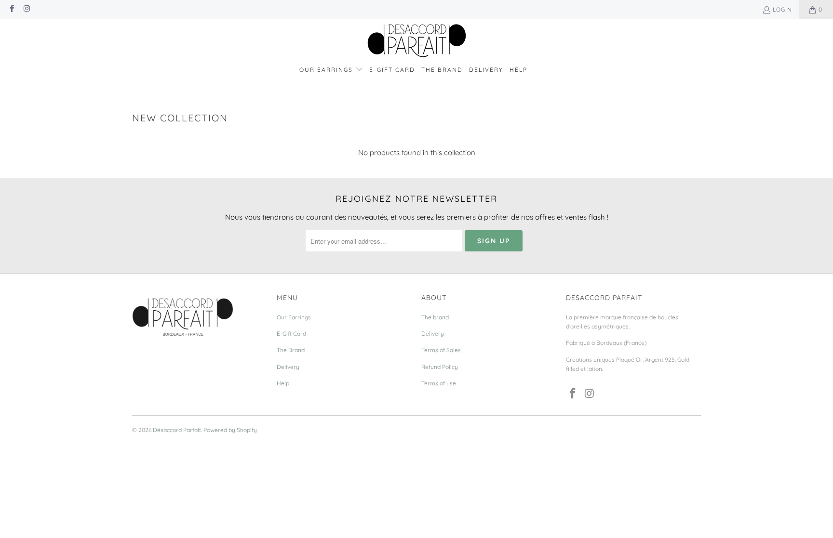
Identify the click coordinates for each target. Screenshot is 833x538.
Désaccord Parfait (177, 429)
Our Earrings (294, 317)
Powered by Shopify (230, 429)
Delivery (288, 366)
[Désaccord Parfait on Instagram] (26, 9)
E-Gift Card (291, 333)
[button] (331, 70)
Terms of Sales (441, 350)
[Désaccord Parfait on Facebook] (11, 9)
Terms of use (438, 383)
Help (283, 383)
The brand (435, 317)
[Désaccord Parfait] (416, 41)
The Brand (291, 350)
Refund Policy (439, 366)
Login (782, 9)
